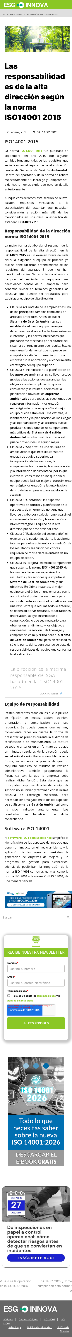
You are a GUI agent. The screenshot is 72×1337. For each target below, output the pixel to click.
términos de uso (46, 995)
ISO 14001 (49, 1319)
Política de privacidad (39, 1327)
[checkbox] (36, 998)
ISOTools (8, 1319)
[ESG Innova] (30, 1309)
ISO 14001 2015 (47, 132)
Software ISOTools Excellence (30, 838)
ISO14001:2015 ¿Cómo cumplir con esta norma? (54, 1283)
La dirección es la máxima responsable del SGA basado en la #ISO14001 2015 (38, 678)
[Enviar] (68, 917)
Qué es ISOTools (28, 1319)
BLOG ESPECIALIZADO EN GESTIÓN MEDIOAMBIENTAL (31, 14)
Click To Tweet (49, 693)
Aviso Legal (14, 1327)
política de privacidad (20, 1000)
